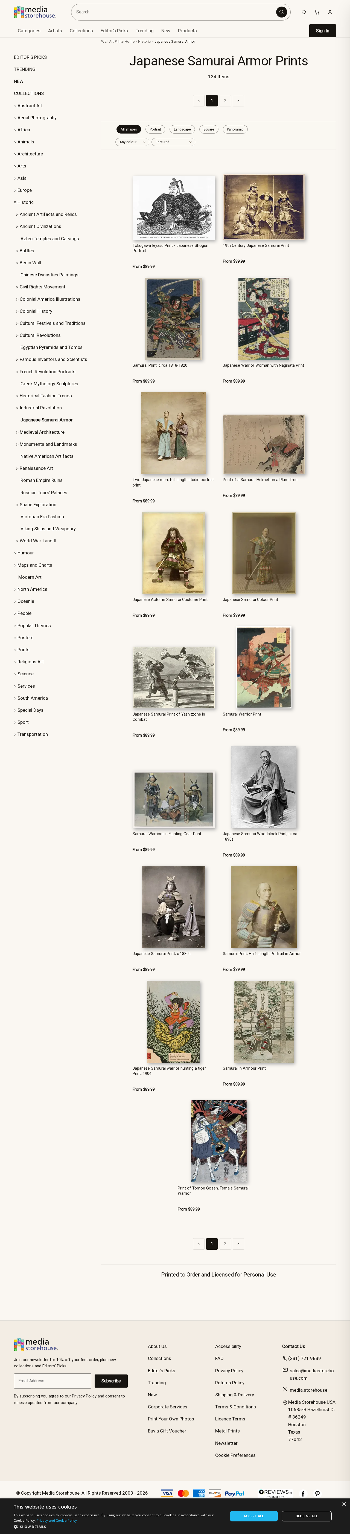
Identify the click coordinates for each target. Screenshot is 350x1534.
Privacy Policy (229, 1370)
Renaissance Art (36, 468)
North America (32, 589)
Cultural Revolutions (40, 335)
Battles (27, 250)
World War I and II (38, 540)
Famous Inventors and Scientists (53, 359)
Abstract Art (30, 105)
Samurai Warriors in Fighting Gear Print (167, 834)
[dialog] (175, 1516)
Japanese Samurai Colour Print (250, 599)
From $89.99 (144, 266)
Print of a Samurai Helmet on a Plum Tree (260, 479)
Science (26, 673)
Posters (26, 637)
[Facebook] (303, 1496)
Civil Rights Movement (42, 287)
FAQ (219, 1358)
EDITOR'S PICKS (30, 57)
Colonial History (36, 311)
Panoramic (235, 129)
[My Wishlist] (304, 12)
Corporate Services (167, 1406)
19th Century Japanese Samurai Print (256, 245)
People (24, 613)
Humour (26, 552)
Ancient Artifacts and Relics (48, 214)
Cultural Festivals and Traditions (53, 323)
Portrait (155, 129)
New (165, 30)
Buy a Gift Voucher (167, 1431)
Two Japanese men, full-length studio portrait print (173, 482)
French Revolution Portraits (47, 371)
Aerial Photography (37, 117)
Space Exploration (38, 504)
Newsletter (226, 1443)
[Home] (39, 12)
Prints (24, 649)
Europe (25, 190)
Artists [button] (55, 30)
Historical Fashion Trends (46, 395)
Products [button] (187, 30)
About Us (157, 1346)
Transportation (33, 734)
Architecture (30, 154)
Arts (22, 166)
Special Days (30, 710)
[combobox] (174, 12)
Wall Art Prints (112, 41)
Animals (26, 141)
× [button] (344, 1504)
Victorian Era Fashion (42, 516)
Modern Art (30, 577)
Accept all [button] (254, 1516)
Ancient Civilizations (40, 226)
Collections (81, 30)
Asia (22, 178)
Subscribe (111, 1381)
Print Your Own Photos (171, 1419)
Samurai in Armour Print (244, 1068)
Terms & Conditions (235, 1406)
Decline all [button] (307, 1516)
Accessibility (228, 1346)
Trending (145, 30)
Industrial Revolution (41, 407)
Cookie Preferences (235, 1455)
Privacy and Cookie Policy (57, 1520)
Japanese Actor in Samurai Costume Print (170, 599)
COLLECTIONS (29, 93)
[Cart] (317, 12)
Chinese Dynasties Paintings (49, 274)
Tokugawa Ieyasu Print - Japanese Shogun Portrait (170, 248)
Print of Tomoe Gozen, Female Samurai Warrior (213, 1191)
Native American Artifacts (47, 456)
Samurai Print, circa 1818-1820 (160, 365)
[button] (118, 1526)
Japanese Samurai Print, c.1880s (162, 953)
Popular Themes (34, 625)
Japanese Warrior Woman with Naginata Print (263, 365)
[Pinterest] (317, 1496)
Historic (26, 202)
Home (130, 41)
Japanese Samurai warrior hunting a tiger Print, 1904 (169, 1071)
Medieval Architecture (42, 432)
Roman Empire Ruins (42, 480)
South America (33, 698)
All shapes (129, 129)
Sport (23, 722)
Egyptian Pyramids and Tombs (52, 347)
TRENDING (25, 69)
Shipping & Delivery (234, 1394)
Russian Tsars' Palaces (44, 492)
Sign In (322, 30)
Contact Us (293, 1346)
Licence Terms (230, 1419)
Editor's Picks (114, 30)
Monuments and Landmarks (48, 444)
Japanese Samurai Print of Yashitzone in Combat (169, 717)
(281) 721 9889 (304, 1358)
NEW (19, 81)
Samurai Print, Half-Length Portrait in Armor (262, 953)
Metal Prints (227, 1431)
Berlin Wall (30, 262)
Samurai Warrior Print (242, 714)
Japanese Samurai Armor (174, 41)
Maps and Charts (35, 565)
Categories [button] (29, 30)
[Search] (281, 12)
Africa (24, 129)
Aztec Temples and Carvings (50, 238)
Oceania (26, 601)
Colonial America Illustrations (50, 299)
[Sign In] (330, 12)
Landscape (182, 129)
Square (208, 129)
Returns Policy (229, 1382)
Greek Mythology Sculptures (49, 383)
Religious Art (31, 661)
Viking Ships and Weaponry (48, 528)
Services (26, 686)
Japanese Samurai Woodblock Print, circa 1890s (260, 836)
